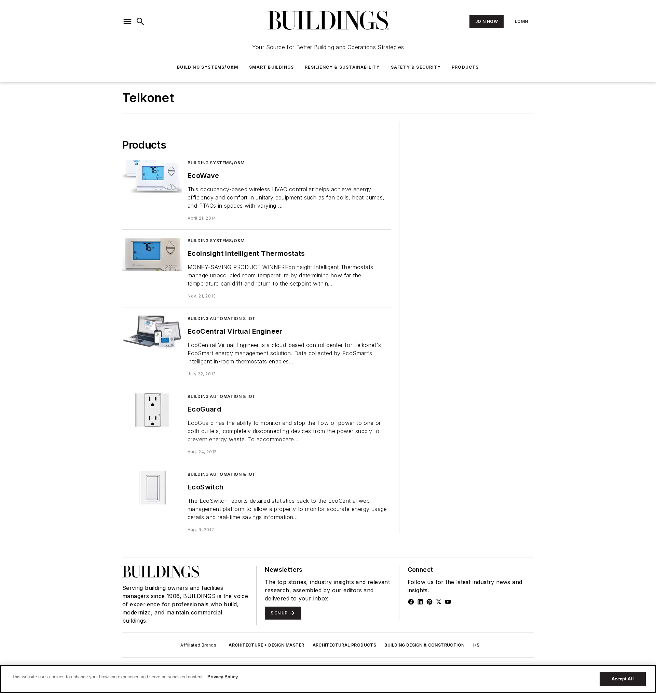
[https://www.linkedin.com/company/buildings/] (420, 601)
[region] (328, 679)
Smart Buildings (271, 67)
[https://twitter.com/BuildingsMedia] (438, 601)
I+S (476, 645)
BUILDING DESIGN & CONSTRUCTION (424, 645)
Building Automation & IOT (222, 318)
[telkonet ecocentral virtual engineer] (152, 332)
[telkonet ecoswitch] (152, 487)
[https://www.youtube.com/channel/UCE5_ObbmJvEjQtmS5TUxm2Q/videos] (448, 601)
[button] (127, 21)
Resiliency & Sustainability (342, 67)
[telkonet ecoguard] (152, 410)
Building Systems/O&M (207, 67)
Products (465, 67)
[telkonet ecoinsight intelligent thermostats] (152, 254)
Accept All (622, 678)
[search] (140, 21)
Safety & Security (416, 67)
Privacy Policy (222, 676)
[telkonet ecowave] (152, 176)
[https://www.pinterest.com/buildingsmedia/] (429, 601)
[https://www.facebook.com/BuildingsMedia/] (411, 601)
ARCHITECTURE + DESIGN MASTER (266, 645)
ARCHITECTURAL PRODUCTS (345, 645)
